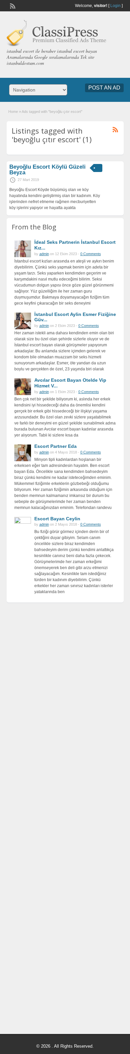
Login (115, 5)
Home (13, 112)
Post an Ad (104, 88)
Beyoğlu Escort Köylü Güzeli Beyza (47, 170)
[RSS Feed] (12, 5)
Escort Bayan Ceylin (57, 518)
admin (44, 254)
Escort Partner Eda (55, 446)
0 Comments (90, 254)
